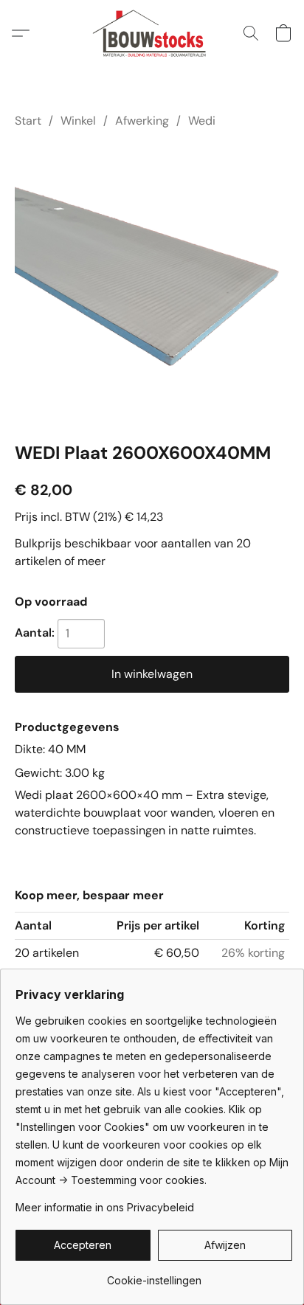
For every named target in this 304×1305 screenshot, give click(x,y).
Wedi (201, 120)
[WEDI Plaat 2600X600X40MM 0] (152, 282)
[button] (152, 33)
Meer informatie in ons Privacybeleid (104, 1207)
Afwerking (142, 120)
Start (28, 120)
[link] (153, 1275)
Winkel (78, 120)
